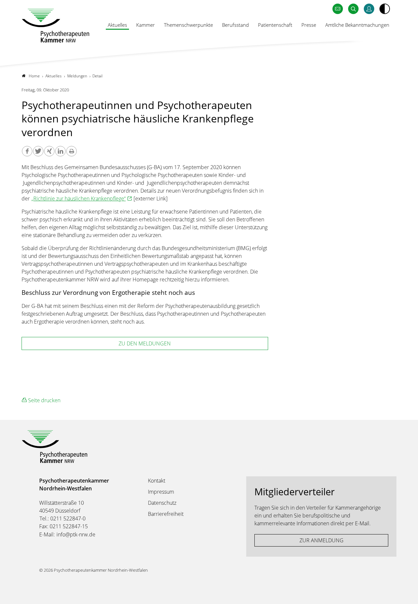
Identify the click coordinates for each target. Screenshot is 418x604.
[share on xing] (49, 151)
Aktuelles (117, 25)
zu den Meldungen (145, 343)
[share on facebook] (27, 151)
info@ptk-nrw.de (75, 534)
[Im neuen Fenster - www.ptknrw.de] (369, 9)
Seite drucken (43, 400)
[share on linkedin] (60, 151)
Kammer (145, 25)
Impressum (161, 491)
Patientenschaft (275, 25)
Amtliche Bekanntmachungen (357, 25)
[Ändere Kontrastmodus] (384, 9)
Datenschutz (162, 502)
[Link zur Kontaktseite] (338, 9)
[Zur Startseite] (55, 25)
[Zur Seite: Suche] (353, 9)
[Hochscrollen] (406, 592)
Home (34, 76)
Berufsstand (235, 25)
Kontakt (156, 480)
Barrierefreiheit (166, 513)
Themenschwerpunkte (188, 25)
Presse (308, 25)
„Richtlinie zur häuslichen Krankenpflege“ (78, 198)
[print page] (71, 151)
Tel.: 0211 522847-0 (63, 518)
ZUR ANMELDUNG (321, 540)
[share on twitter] (38, 151)
